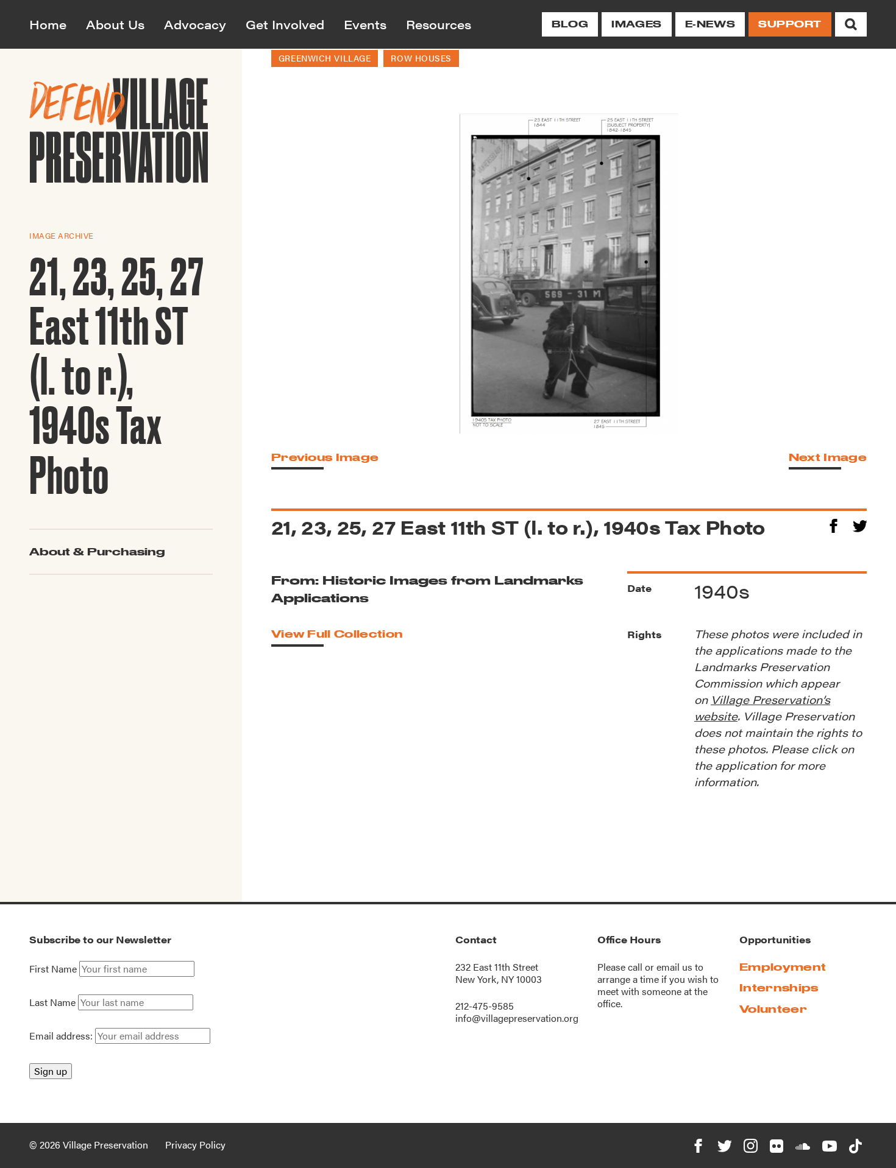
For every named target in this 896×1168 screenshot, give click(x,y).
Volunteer (773, 1009)
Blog (570, 24)
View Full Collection (337, 633)
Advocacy (195, 24)
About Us (115, 24)
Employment (782, 967)
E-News (710, 24)
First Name (53, 969)
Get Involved (285, 24)
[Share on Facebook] (834, 524)
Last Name (52, 1002)
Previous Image (325, 457)
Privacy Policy (195, 1145)
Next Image (828, 457)
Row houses (421, 58)
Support (790, 24)
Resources (438, 24)
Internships (779, 987)
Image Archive (61, 235)
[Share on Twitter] (860, 524)
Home (47, 24)
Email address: (62, 1036)
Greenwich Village (325, 58)
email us (674, 967)
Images (636, 24)
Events (365, 24)
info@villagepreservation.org (516, 1018)
